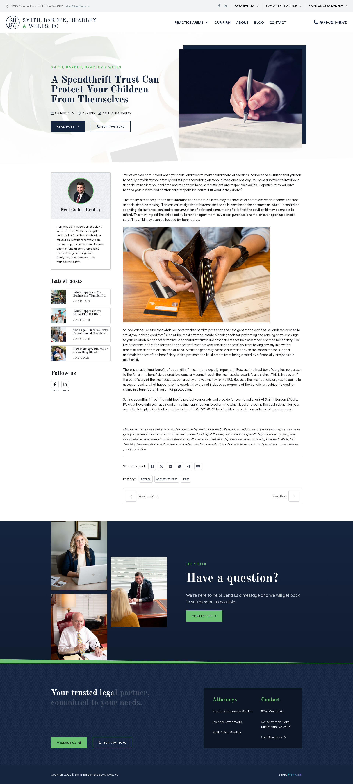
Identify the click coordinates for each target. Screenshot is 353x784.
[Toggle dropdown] (207, 22)
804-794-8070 (333, 22)
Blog (259, 22)
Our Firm (222, 22)
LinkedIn (65, 390)
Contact (278, 22)
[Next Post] (293, 496)
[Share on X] (161, 466)
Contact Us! (202, 616)
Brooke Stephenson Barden (232, 711)
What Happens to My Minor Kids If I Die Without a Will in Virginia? (87, 316)
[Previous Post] (131, 496)
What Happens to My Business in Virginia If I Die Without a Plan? (89, 296)
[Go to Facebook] (219, 6)
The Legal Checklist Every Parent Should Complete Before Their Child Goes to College (90, 335)
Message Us (66, 742)
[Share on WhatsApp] (179, 466)
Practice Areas (189, 22)
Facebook (55, 390)
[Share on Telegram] (188, 466)
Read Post (65, 126)
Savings (146, 479)
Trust (186, 479)
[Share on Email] (198, 466)
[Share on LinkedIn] (170, 466)
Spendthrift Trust (166, 479)
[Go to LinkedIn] (225, 6)
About (242, 22)
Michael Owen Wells (227, 722)
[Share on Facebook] (152, 466)
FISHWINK (295, 774)
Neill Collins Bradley (226, 732)
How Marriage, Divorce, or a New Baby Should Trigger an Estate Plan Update (90, 354)
